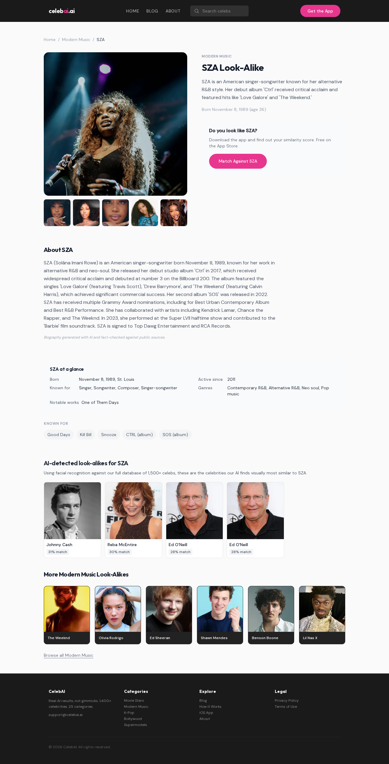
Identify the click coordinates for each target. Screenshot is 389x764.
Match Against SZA (238, 161)
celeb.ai (61, 11)
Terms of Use (286, 706)
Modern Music (76, 39)
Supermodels (135, 724)
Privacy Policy (287, 700)
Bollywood (133, 718)
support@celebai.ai (66, 714)
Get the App (320, 11)
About (173, 11)
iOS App (206, 712)
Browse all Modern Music (68, 655)
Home (132, 11)
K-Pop (129, 712)
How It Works (210, 706)
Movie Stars (134, 700)
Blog (152, 11)
